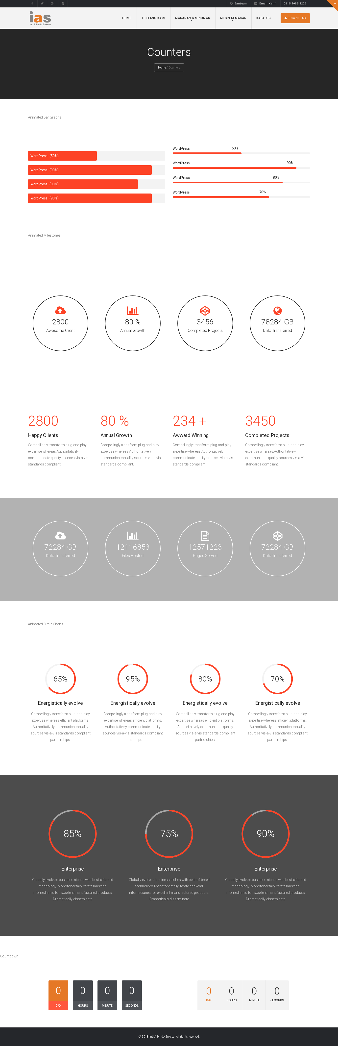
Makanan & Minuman (192, 18)
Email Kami (267, 3)
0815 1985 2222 (295, 3)
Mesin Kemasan (233, 18)
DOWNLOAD (297, 18)
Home (127, 18)
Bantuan (241, 3)
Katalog (263, 18)
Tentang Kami (153, 18)
